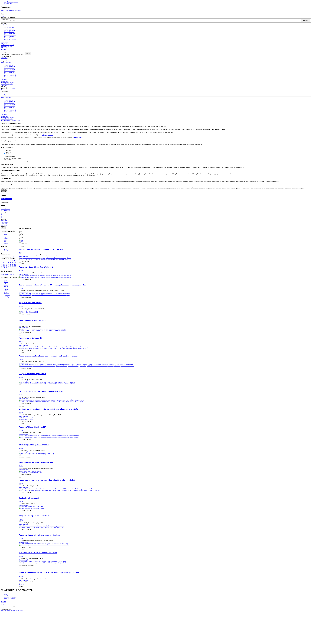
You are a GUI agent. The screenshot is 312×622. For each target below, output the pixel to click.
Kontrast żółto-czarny (9, 32)
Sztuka (5, 240)
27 (15, 266)
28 (1, 267)
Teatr (5, 235)
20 (15, 264)
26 (12, 266)
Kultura (8, 209)
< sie (2, 257)
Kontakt (6, 595)
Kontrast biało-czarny (9, 30)
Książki (6, 238)
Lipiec (5, 290)
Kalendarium (6, 199)
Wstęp (5, 280)
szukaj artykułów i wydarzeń (8, 54)
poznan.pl (3, 209)
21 (1, 266)
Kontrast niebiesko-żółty (10, 39)
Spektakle (6, 250)
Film (5, 237)
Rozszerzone (9, 152)
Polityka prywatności (9, 598)
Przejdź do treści (8, 3)
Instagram (3, 50)
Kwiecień (6, 286)
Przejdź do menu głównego (11, 2)
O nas (5, 594)
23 (6, 266)
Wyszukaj (305, 20)
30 (6, 267)
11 (10, 262)
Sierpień (6, 292)
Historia (6, 243)
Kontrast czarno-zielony (10, 35)
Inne (5, 241)
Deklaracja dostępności (10, 597)
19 (12, 264)
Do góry (21, 586)
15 (4, 264)
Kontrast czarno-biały (9, 29)
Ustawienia (3, 189)
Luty (5, 283)
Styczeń (6, 282)
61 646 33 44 (4, 58)
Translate (12, 88)
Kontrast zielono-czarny (10, 36)
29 (4, 267)
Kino (5, 249)
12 (12, 262)
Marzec (6, 285)
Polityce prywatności (47, 135)
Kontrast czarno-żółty (9, 33)
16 (6, 264)
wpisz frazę (6, 20)
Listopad (6, 296)
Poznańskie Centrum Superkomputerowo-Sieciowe (12, 610)
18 (10, 264)
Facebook (3, 49)
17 (8, 264)
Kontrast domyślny (9, 27)
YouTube (8, 120)
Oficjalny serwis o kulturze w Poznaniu (11, 10)
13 (15, 262)
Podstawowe (9, 154)
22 (4, 266)
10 (8, 262)
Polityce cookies (78, 137)
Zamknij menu (4, 42)
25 (10, 266)
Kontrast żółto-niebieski (10, 37)
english (2, 16)
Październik (7, 295)
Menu (2, 90)
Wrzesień (6, 293)
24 (8, 266)
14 (1, 264)
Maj (5, 287)
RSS (22, 120)
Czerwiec (6, 289)
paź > (13, 257)
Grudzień (6, 298)
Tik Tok (13, 120)
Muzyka (6, 234)
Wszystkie (8, 150)
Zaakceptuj (3, 191)
